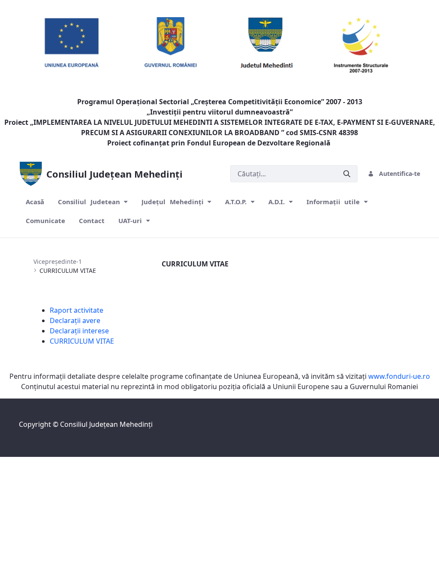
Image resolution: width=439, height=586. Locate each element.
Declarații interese (79, 330)
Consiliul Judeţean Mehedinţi (106, 424)
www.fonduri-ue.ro (399, 376)
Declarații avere (75, 320)
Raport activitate (76, 310)
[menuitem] (35, 202)
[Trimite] (347, 174)
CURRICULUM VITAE (82, 341)
